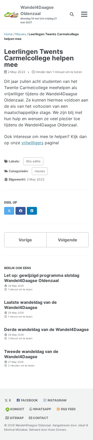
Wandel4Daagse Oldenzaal (38, 14)
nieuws (40, 171)
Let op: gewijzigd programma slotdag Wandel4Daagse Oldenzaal (41, 278)
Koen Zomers (57, 429)
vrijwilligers (32, 142)
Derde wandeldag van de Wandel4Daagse (46, 329)
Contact (40, 418)
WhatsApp (42, 409)
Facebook (29, 400)
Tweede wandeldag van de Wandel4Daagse (31, 354)
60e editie (33, 161)
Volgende (67, 239)
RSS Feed (68, 409)
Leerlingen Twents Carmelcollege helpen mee (39, 58)
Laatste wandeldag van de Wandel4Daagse (30, 305)
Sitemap (17, 418)
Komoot (17, 409)
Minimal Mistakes (16, 429)
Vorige (25, 239)
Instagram (57, 400)
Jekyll (82, 425)
